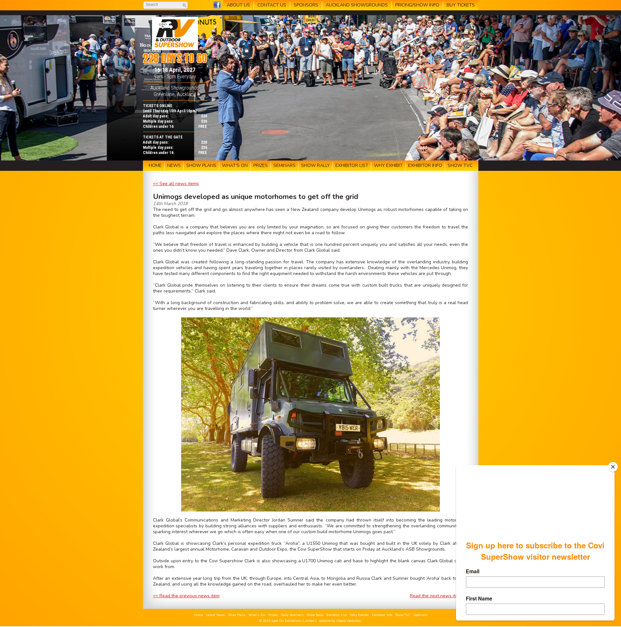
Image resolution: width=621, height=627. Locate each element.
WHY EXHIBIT (388, 165)
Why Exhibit (359, 615)
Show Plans (236, 615)
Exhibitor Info (382, 615)
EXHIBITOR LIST (351, 165)
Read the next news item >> (439, 596)
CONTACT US (271, 5)
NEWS (174, 165)
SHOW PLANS (201, 165)
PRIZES (260, 165)
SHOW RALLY (315, 165)
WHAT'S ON (235, 165)
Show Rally (315, 615)
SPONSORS (306, 5)
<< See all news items (176, 184)
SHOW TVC (460, 165)
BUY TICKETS (461, 5)
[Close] (613, 467)
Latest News (215, 615)
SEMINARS (284, 165)
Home (198, 615)
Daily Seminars (292, 615)
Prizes (273, 615)
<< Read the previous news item (186, 596)
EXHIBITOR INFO (425, 165)
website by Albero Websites (340, 621)
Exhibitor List (336, 615)
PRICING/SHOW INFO (417, 5)
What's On (256, 615)
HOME (155, 165)
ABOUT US (238, 5)
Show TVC (402, 615)
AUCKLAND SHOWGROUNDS (357, 5)
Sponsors (420, 615)
